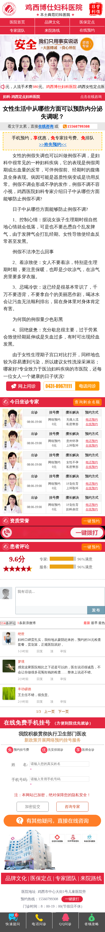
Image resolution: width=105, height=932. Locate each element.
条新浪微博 (18, 623)
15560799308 (78, 126)
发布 (96, 610)
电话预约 (92, 419)
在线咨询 (46, 126)
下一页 (63, 712)
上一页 (49, 712)
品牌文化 (52, 22)
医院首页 (17, 22)
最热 (101, 623)
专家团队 (17, 30)
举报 (63, 651)
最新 (87, 623)
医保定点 (87, 22)
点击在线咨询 (91, 97)
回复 (40, 651)
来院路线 (52, 30)
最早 (94, 623)
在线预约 (87, 30)
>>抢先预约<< (53, 144)
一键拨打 (72, 899)
